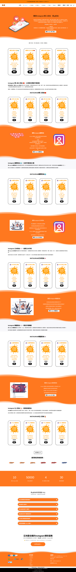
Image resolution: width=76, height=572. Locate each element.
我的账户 (68, 5)
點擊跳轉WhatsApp (53, 563)
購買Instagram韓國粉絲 (53, 310)
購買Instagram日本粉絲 (37, 237)
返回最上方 (38, 452)
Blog (30, 563)
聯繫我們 (64, 5)
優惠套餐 (59, 5)
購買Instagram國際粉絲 (37, 151)
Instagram (25, 5)
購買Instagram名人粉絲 (50, 395)
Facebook (43, 5)
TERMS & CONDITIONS (41, 567)
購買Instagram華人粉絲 (50, 31)
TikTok (31, 559)
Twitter (38, 5)
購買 (14, 72)
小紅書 (20, 5)
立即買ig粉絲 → (38, 544)
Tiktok (49, 5)
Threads (54, 5)
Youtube (32, 5)
